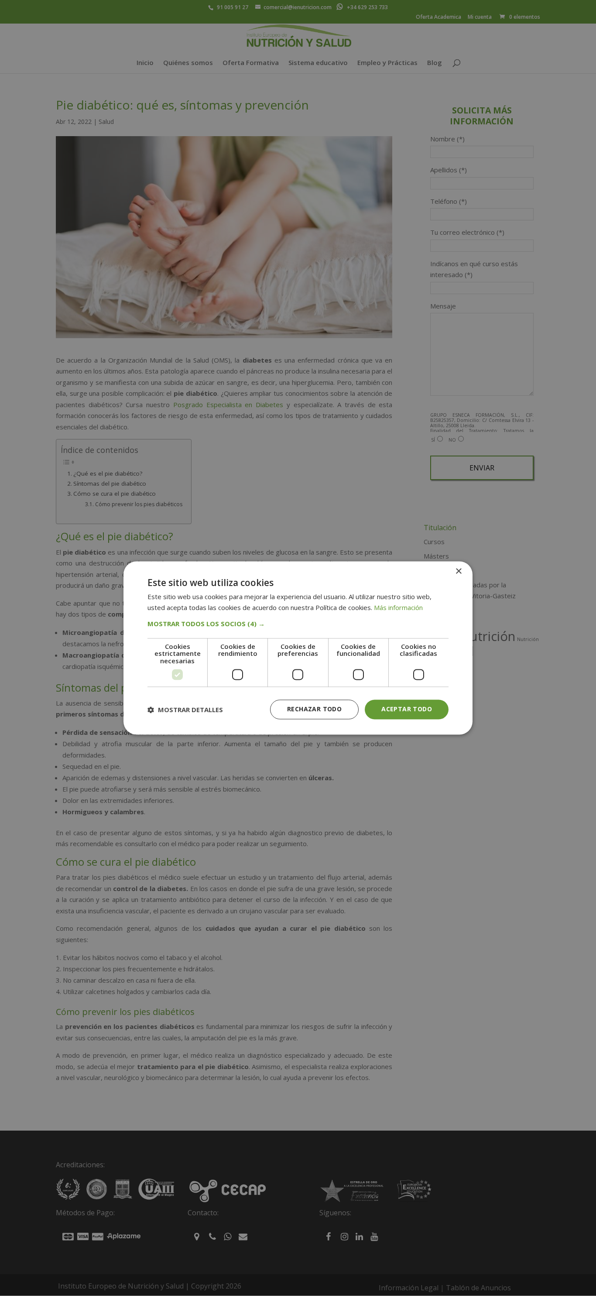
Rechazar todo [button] (314, 709)
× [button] (458, 571)
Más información (398, 607)
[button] (298, 623)
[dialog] (298, 647)
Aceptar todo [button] (406, 709)
